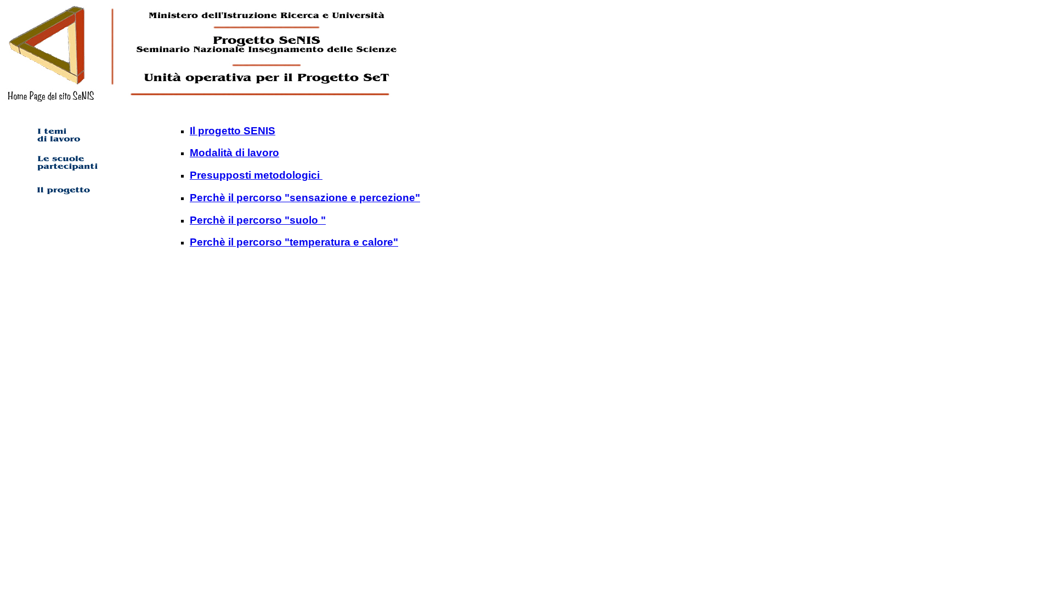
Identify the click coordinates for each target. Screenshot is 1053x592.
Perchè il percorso (236, 220)
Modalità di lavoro (234, 152)
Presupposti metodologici (256, 175)
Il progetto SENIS (232, 130)
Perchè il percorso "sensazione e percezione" (305, 197)
